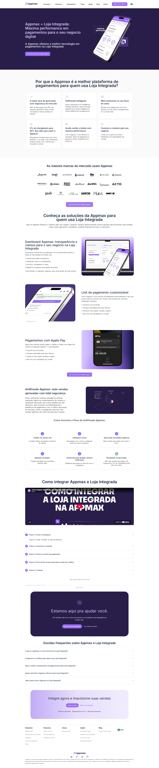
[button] (47, 4)
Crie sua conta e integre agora (79, 204)
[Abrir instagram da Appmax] (82, 757)
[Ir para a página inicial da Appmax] (31, 4)
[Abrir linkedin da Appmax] (72, 757)
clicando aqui (85, 579)
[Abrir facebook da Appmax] (77, 757)
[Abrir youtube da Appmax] (87, 757)
